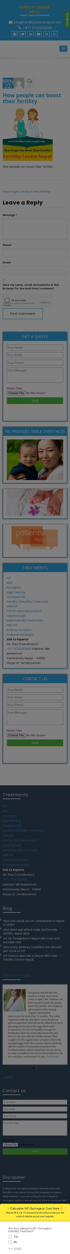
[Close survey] (65, 1208)
